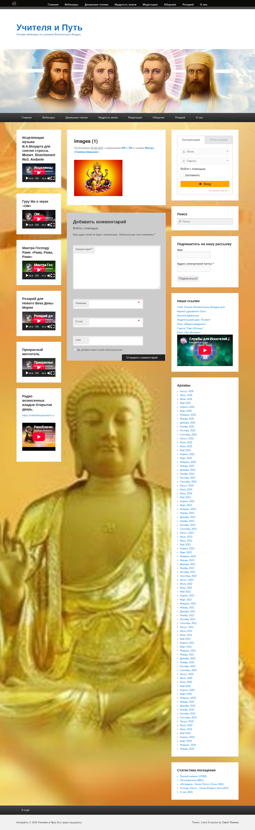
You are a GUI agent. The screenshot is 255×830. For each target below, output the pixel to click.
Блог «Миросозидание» (191, 323)
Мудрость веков (125, 4)
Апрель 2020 (187, 690)
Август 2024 (187, 485)
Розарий (188, 4)
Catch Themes (230, 822)
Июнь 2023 (186, 540)
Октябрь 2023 (187, 525)
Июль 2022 (186, 583)
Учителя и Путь (49, 27)
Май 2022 (185, 591)
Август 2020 (187, 674)
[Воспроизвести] (27, 178)
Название (81, 303)
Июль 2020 (186, 678)
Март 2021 (186, 646)
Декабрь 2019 (187, 705)
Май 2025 (185, 450)
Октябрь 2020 (187, 666)
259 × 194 (127, 148)
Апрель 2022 (187, 595)
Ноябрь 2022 (187, 568)
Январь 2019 (187, 748)
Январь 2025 (187, 466)
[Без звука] (49, 178)
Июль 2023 (186, 536)
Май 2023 (185, 544)
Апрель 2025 (187, 454)
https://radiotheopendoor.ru (38, 415)
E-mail (79, 321)
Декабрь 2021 (187, 611)
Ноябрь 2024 (187, 473)
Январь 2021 (187, 654)
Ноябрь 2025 (187, 426)
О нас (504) (186, 792)
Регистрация (219, 139)
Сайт (78, 340)
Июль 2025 (186, 442)
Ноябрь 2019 (187, 709)
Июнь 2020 (186, 682)
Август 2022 (187, 579)
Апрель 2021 (187, 642)
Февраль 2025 (188, 462)
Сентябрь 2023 (188, 529)
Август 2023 (187, 532)
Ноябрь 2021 (187, 615)
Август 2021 (187, 627)
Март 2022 (186, 599)
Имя (179, 249)
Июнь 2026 (186, 399)
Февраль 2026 (188, 414)
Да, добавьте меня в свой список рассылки (99, 350)
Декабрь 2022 (187, 564)
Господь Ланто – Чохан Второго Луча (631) (204, 788)
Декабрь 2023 (187, 517)
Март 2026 (186, 410)
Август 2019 (187, 721)
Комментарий (84, 249)
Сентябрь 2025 (188, 434)
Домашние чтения (96, 4)
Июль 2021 (186, 631)
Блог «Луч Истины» (189, 332)
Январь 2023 (187, 560)
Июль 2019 (186, 725)
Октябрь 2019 (187, 713)
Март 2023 (186, 552)
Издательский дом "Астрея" (194, 319)
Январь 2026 (187, 418)
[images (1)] (98, 195)
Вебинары (71, 4)
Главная (53, 4)
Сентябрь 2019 (188, 717)
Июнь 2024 (186, 493)
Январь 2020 (187, 701)
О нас (203, 4)
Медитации (150, 4)
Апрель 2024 (187, 501)
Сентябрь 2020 (188, 670)
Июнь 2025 (186, 446)
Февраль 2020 (188, 697)
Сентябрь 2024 (188, 481)
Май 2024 (185, 497)
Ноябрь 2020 (187, 662)
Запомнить (192, 175)
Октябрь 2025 (187, 430)
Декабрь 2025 (187, 422)
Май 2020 (185, 686)
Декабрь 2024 (187, 469)
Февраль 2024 (188, 509)
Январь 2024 (187, 513)
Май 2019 (185, 733)
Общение (170, 4)
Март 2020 (186, 694)
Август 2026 (187, 391)
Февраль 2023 (188, 556)
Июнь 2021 (186, 635)
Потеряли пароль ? (219, 190)
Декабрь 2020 (187, 658)
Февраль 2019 (188, 745)
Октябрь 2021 (187, 619)
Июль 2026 (186, 395)
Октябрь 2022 (187, 572)
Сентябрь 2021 (188, 623)
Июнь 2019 (186, 729)
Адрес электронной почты (195, 263)
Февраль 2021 (188, 650)
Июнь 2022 (186, 587)
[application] (38, 172)
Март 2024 (186, 505)
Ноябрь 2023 (187, 521)
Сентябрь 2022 (188, 576)
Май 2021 (185, 638)
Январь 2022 (187, 607)
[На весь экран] (53, 178)
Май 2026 (185, 403)
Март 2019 (186, 741)
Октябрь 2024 (187, 477)
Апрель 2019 (187, 737)
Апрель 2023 (187, 548)
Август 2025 (187, 438)
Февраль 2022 (188, 603)
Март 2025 (186, 458)
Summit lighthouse (188, 315)
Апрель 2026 (187, 407)
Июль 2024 (186, 489)
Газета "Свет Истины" (190, 328)
